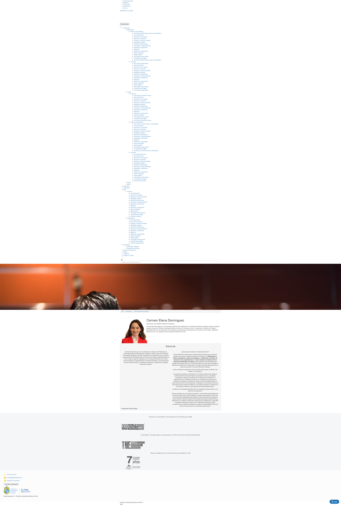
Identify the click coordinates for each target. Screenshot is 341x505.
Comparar (126, 253)
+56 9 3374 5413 (11, 474)
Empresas (126, 186)
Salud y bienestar (139, 53)
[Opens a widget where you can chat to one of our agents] (334, 502)
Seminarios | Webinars (133, 248)
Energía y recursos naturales (142, 40)
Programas (126, 28)
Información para (128, 1)
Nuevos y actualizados (137, 31)
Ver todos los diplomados (141, 63)
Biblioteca (126, 3)
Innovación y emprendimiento (142, 46)
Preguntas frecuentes (129, 250)
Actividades (126, 245)
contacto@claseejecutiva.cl (14, 477)
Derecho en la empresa (140, 37)
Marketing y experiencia (141, 47)
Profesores (126, 188)
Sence (129, 184)
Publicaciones (131, 218)
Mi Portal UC (127, 6)
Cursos (129, 92)
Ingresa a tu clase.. (128, 255)
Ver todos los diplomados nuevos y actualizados (147, 33)
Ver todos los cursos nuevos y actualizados (146, 124)
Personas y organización (141, 51)
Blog (124, 189)
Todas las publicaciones (137, 243)
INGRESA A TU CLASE (126, 11)
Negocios (136, 49)
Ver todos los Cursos (140, 154)
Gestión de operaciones (141, 44)
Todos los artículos (136, 216)
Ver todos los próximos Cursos (142, 95)
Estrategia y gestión (139, 42)
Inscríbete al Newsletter (11, 484)
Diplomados (130, 30)
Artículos (129, 191)
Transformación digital (140, 58)
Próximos (133, 94)
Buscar (125, 252)
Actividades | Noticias (133, 246)
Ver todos (133, 62)
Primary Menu (124, 24)
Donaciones (126, 4)
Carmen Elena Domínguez (141, 311)
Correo (125, 8)
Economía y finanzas (140, 38)
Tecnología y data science (141, 56)
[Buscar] (218, 262)
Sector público (138, 54)
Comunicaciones (138, 35)
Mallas (129, 182)
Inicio (122, 311)
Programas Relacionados (129, 408)
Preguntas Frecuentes (13, 480)
